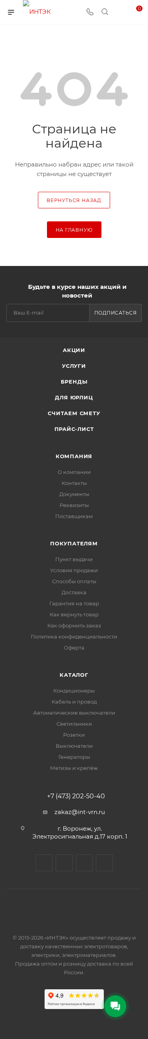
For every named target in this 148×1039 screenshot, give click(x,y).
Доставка (74, 592)
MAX (84, 862)
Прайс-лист (74, 429)
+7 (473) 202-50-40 (76, 796)
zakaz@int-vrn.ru (79, 812)
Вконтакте (44, 862)
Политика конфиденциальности (74, 636)
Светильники (74, 724)
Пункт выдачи (74, 559)
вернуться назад (74, 200)
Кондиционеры (74, 690)
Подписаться (115, 313)
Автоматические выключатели (74, 713)
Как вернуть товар (74, 614)
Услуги (74, 366)
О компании (74, 472)
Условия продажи (74, 570)
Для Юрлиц (74, 397)
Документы (74, 494)
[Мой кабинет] (119, 12)
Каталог (74, 675)
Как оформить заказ (74, 625)
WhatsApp (104, 862)
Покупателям (74, 543)
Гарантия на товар (74, 603)
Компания (74, 456)
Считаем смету (74, 413)
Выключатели (74, 746)
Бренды (74, 381)
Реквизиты (74, 505)
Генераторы (74, 757)
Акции (74, 350)
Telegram (64, 862)
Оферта (74, 647)
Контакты (74, 483)
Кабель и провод (74, 701)
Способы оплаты (74, 581)
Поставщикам (74, 516)
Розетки (74, 735)
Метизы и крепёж (74, 768)
